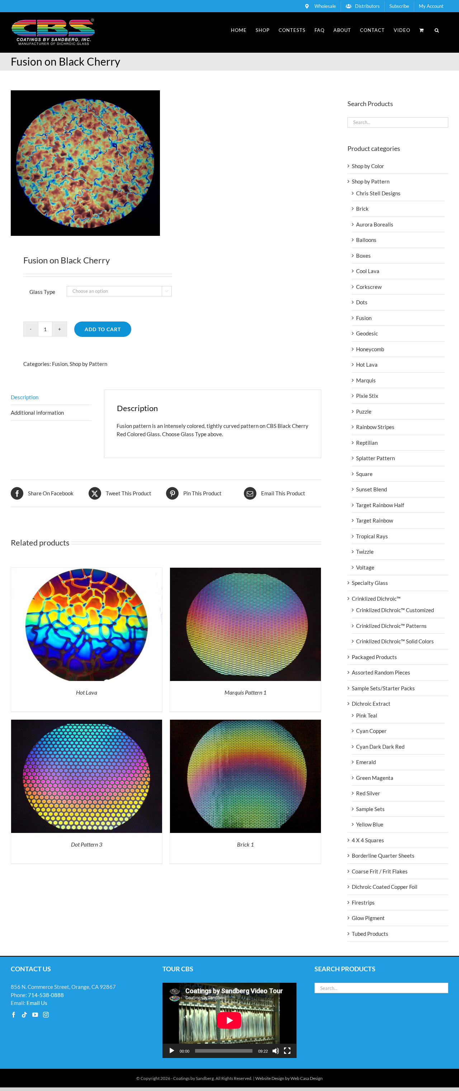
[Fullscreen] (287, 1050)
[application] (229, 1020)
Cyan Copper (371, 731)
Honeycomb (370, 349)
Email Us (37, 1003)
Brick (362, 208)
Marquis (366, 380)
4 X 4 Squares (368, 840)
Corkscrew (369, 287)
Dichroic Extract (371, 703)
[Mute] (275, 1050)
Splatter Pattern (375, 458)
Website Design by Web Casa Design (289, 1078)
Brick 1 (245, 844)
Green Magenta (374, 778)
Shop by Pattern (88, 364)
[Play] (171, 1050)
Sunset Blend (371, 489)
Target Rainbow (374, 520)
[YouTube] (35, 1015)
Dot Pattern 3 (86, 844)
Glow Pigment (368, 918)
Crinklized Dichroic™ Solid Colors (395, 641)
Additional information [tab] (37, 412)
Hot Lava (86, 692)
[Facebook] (13, 1015)
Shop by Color (368, 166)
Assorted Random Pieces (381, 672)
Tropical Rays (372, 536)
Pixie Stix (367, 395)
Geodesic (367, 333)
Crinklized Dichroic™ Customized (395, 610)
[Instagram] (46, 1015)
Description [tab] (24, 397)
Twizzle (365, 551)
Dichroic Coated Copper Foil (384, 886)
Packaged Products (374, 657)
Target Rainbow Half (380, 505)
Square (364, 474)
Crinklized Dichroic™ (376, 598)
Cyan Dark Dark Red (380, 746)
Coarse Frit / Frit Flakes (380, 871)
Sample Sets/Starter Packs (383, 688)
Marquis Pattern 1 (245, 692)
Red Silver (368, 793)
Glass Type (42, 292)
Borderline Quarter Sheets (383, 855)
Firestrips (363, 902)
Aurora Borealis (374, 224)
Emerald (366, 762)
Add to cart (103, 329)
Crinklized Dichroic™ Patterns (391, 626)
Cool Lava (367, 271)
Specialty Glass (370, 583)
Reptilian (367, 442)
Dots (362, 302)
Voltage (365, 567)
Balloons (366, 240)
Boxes (363, 255)
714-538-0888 (46, 995)
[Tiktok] (24, 1015)
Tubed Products (370, 933)
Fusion (59, 364)
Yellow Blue (369, 824)
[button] (437, 30)
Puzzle (364, 411)
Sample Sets (370, 809)
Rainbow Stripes (375, 427)
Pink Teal (366, 715)
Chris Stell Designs (378, 193)
